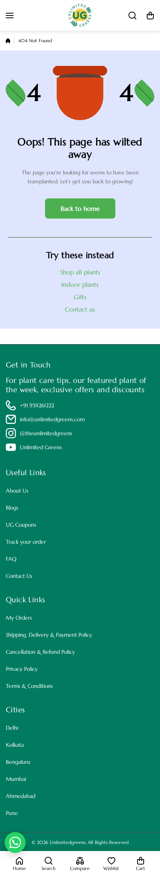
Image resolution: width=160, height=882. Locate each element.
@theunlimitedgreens (46, 433)
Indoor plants (80, 284)
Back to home (80, 208)
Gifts (80, 297)
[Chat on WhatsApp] (15, 842)
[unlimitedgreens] (80, 15)
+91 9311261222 (37, 405)
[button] (150, 15)
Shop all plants (80, 272)
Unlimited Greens (41, 447)
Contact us (80, 309)
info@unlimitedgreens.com (52, 419)
